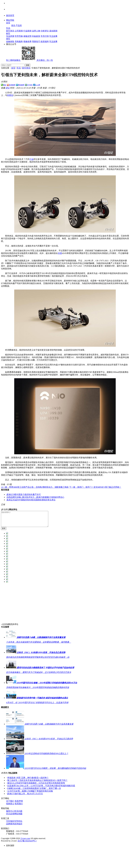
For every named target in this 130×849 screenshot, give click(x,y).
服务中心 (10, 811)
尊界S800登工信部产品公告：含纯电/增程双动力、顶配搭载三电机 (35, 487)
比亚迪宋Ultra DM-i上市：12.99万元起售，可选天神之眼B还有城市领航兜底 (41, 786)
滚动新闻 (53, 31)
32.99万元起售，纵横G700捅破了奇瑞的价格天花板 (30, 791)
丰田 (60, 253)
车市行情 (45, 36)
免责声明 (19, 801)
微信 (4, 85)
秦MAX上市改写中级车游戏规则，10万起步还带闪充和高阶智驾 (36, 783)
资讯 (13, 25)
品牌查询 (10, 824)
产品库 (19, 25)
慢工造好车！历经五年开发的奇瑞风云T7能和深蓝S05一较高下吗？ (37, 780)
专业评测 (10, 36)
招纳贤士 (10, 804)
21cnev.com (25, 838)
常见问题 (18, 811)
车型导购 (19, 36)
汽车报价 (10, 821)
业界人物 (36, 31)
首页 (8, 23)
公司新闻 (19, 31)
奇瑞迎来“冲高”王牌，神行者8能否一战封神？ (28, 778)
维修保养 (27, 41)
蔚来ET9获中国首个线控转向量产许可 (23, 494)
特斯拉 (10, 95)
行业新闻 (27, 31)
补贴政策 (36, 36)
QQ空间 (29, 85)
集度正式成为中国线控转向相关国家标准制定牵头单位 (30, 500)
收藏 (3, 88)
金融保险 (10, 41)
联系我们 (19, 804)
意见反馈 (10, 814)
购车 (8, 33)
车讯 (8, 28)
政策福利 (45, 41)
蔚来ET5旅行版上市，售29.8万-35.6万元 (25, 794)
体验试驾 (27, 36)
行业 (31, 159)
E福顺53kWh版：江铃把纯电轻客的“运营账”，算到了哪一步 (34, 788)
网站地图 (18, 814)
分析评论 (45, 31)
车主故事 (53, 36)
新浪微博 (12, 85)
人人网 (37, 85)
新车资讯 (10, 31)
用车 (8, 39)
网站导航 (10, 20)
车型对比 (18, 821)
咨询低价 (18, 824)
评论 (8, 88)
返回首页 (10, 15)
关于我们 (10, 801)
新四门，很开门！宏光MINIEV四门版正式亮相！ (95, 487)
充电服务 (19, 41)
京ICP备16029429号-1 (27, 841)
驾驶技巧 (36, 41)
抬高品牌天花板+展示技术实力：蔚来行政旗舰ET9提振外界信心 (35, 497)
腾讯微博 (21, 85)
